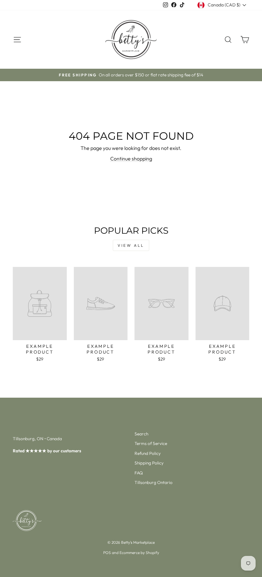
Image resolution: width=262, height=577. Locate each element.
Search (141, 434)
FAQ (139, 473)
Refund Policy (148, 453)
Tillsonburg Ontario (154, 482)
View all (131, 245)
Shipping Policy (149, 463)
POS (107, 552)
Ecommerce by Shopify (139, 552)
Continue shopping (131, 158)
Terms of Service (151, 443)
